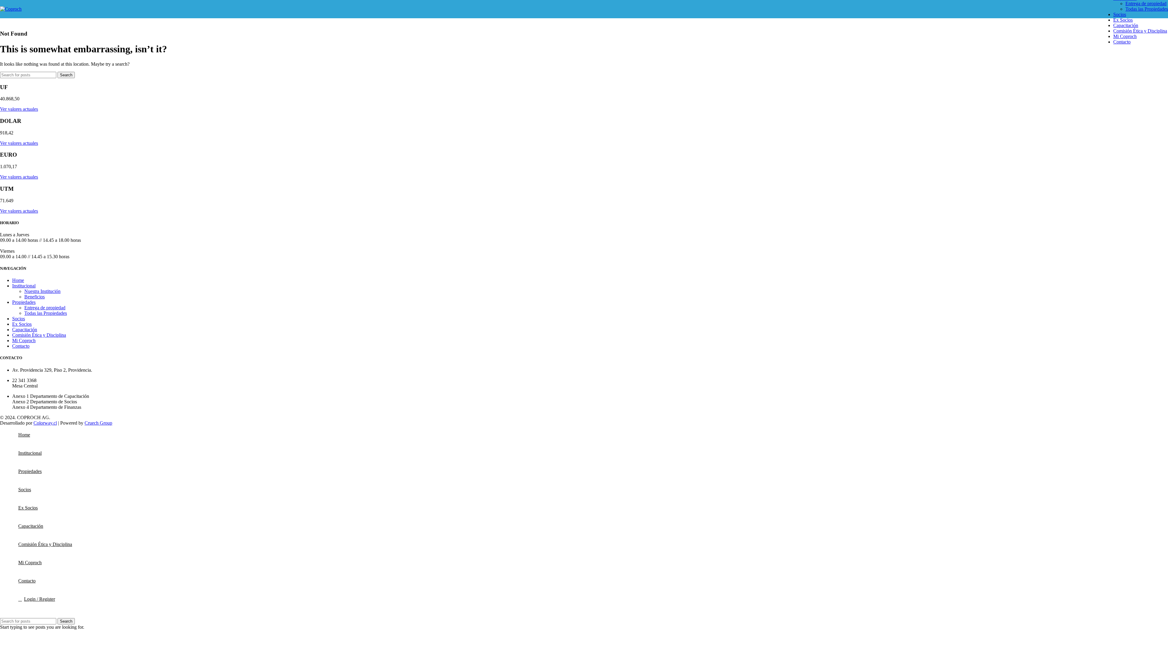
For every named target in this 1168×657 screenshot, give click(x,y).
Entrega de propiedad (1145, 3)
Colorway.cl (45, 423)
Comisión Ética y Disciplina (39, 335)
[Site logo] (11, 9)
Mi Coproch (24, 340)
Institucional (24, 285)
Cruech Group (98, 423)
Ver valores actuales (19, 109)
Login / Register (39, 599)
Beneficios (34, 296)
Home (18, 280)
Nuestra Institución (42, 291)
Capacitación (24, 329)
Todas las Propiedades (1146, 9)
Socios (18, 318)
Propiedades (24, 302)
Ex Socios (22, 324)
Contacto (21, 346)
